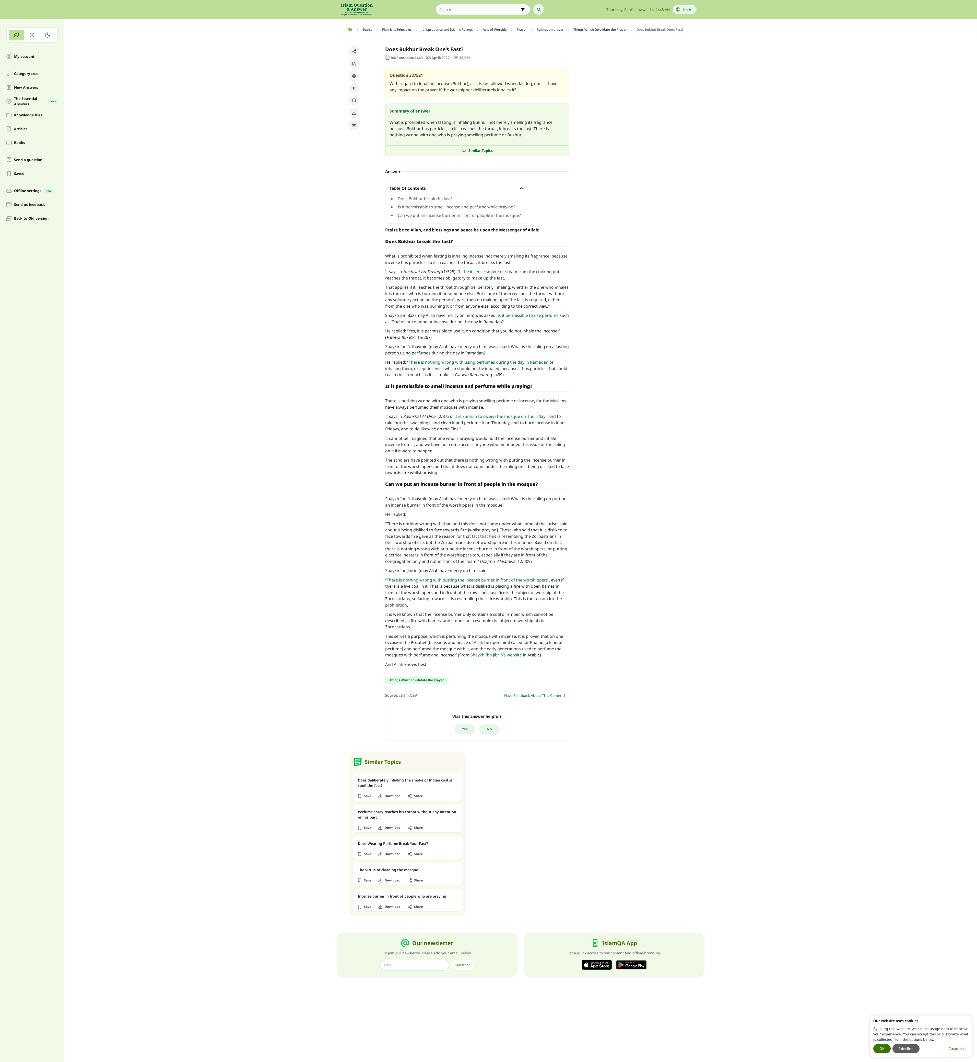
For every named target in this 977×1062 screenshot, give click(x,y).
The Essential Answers (35, 101)
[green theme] (16, 35)
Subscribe (462, 965)
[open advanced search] (522, 9)
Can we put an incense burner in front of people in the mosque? (459, 215)
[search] (538, 9)
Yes (465, 728)
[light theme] (32, 35)
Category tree (26, 73)
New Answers (26, 87)
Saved (19, 173)
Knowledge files (28, 115)
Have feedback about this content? (534, 695)
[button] (354, 51)
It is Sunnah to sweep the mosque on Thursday (499, 416)
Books (19, 142)
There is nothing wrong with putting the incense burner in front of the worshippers (467, 580)
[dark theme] (47, 35)
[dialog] (921, 1036)
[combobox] (479, 9)
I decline (906, 1048)
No (489, 728)
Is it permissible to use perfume (528, 315)
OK (882, 1048)
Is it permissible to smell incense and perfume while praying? (456, 207)
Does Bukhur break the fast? (425, 199)
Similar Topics (480, 150)
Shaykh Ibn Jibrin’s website (496, 655)
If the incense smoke (479, 271)
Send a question (28, 160)
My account (24, 56)
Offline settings (32, 190)
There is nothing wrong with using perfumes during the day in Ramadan (478, 362)
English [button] (687, 9)
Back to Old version (31, 218)
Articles (20, 129)
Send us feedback (29, 204)
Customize (957, 1048)
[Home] (350, 29)
